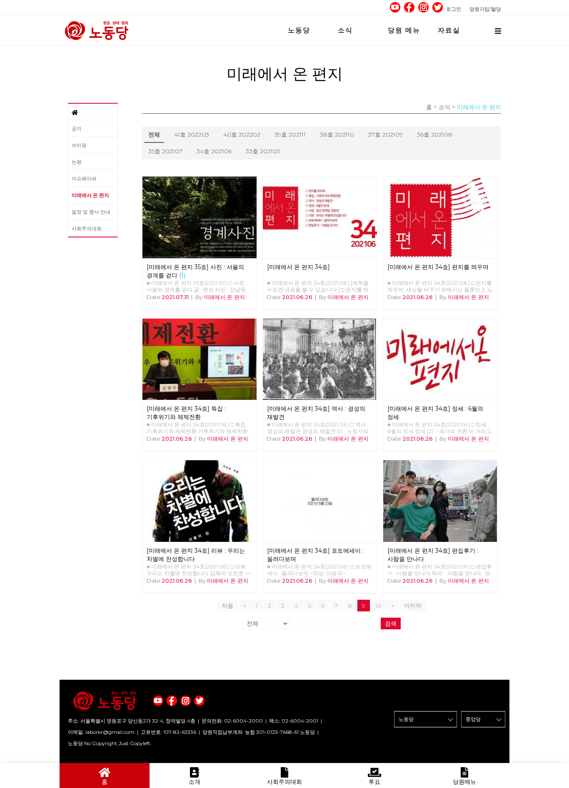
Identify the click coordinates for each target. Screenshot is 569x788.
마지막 (413, 605)
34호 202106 (214, 151)
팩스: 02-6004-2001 (293, 721)
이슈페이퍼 (84, 178)
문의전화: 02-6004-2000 (232, 721)
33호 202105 (263, 151)
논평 (77, 162)
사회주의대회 (87, 228)
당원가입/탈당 (485, 9)
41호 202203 (191, 134)
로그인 (453, 9)
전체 (154, 134)
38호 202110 (337, 134)
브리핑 (79, 145)
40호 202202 (241, 134)
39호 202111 (290, 134)
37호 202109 (385, 134)
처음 (227, 605)
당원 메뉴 (404, 30)
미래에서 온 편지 (90, 195)
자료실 (449, 30)
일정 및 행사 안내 (91, 212)
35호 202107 (165, 151)
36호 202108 (434, 134)
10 (378, 605)
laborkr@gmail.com (110, 732)
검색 (391, 623)
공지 (77, 128)
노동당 (299, 30)
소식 (345, 30)
